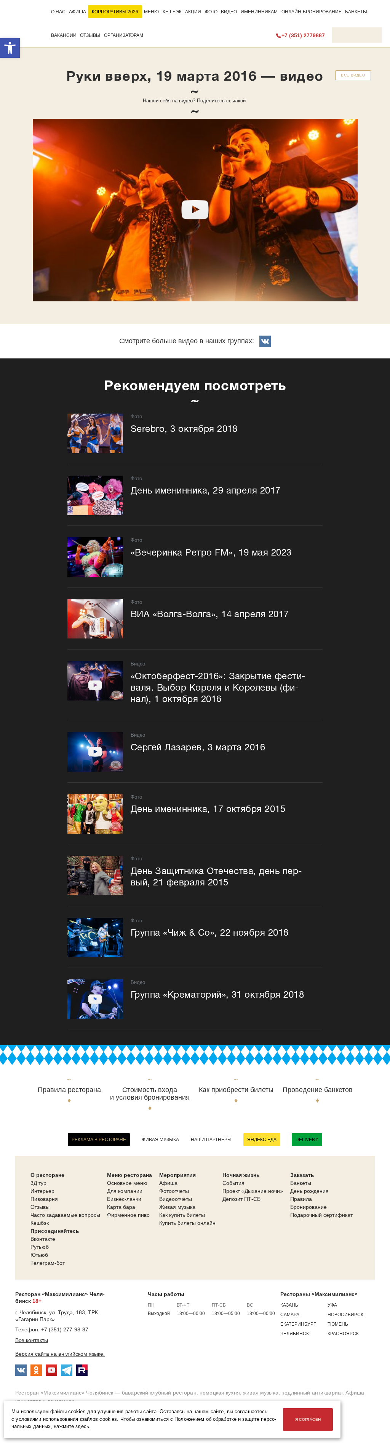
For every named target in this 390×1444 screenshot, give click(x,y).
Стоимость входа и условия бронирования (150, 1093)
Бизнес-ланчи (124, 1199)
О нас (58, 11)
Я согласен (308, 1419)
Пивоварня (44, 1199)
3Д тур (38, 1183)
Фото (211, 11)
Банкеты (356, 11)
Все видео (353, 75)
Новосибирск (345, 1314)
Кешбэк (172, 11)
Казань (289, 1305)
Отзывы (90, 35)
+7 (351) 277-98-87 (64, 1329)
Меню (151, 11)
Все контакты (31, 1340)
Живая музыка (160, 1139)
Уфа (332, 1305)
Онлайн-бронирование (311, 11)
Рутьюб (39, 1247)
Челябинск (294, 1333)
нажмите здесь (71, 1426)
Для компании (124, 1191)
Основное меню (127, 1183)
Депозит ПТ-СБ (241, 1199)
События (233, 1183)
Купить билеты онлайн (187, 1223)
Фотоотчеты (174, 1191)
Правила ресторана (69, 1090)
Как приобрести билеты (236, 1090)
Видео (229, 11)
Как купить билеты (182, 1215)
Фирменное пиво (128, 1215)
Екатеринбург (298, 1324)
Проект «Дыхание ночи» (252, 1191)
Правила (301, 1199)
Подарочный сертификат (321, 1215)
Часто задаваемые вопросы (65, 1215)
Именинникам (259, 11)
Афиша (77, 11)
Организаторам (123, 35)
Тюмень (338, 1324)
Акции (193, 11)
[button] (10, 48)
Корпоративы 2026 (115, 11)
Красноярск (343, 1333)
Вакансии (64, 35)
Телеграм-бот (47, 1263)
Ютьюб (39, 1255)
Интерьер (42, 1191)
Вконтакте (42, 1239)
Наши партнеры (211, 1139)
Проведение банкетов (318, 1090)
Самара (289, 1314)
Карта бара (121, 1207)
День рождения (309, 1191)
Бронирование (308, 1207)
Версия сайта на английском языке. (60, 1354)
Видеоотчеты (175, 1199)
